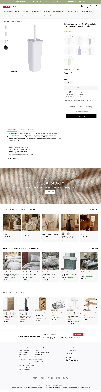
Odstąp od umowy (24, 354)
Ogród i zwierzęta (86, 11)
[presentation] (16, 313)
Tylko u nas (32, 15)
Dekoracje (47, 11)
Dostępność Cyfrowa (24, 369)
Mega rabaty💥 (7, 11)
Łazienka (25, 11)
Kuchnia (17, 11)
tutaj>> (91, 100)
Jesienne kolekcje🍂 (45, 15)
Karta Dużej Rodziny (24, 363)
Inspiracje (23, 15)
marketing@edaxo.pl (85, 387)
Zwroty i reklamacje (24, 357)
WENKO (73, 29)
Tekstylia (69, 11)
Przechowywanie (58, 11)
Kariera (37, 357)
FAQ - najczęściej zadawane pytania (26, 359)
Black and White (21, 21)
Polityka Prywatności (57, 385)
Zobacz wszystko (93, 209)
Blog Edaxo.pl (38, 359)
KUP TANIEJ (50, 192)
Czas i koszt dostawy (24, 350)
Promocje (14, 15)
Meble (76, 11)
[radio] (69, 40)
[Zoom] (34, 48)
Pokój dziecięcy (36, 11)
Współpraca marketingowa (42, 352)
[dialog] (93, 391)
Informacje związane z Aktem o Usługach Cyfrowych (26, 366)
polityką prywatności (69, 338)
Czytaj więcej (12, 158)
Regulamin (48, 385)
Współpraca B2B (39, 354)
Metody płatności (23, 352)
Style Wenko (14, 21)
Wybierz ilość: (68, 80)
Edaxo (4, 21)
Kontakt (37, 350)
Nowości (5, 15)
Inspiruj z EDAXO (39, 361)
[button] (68, 31)
